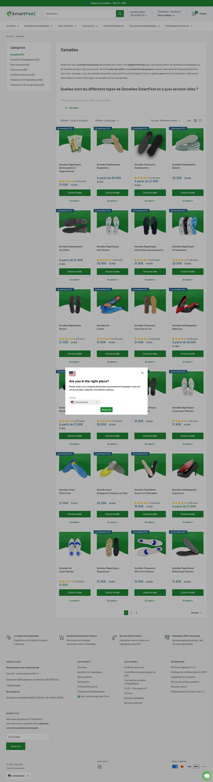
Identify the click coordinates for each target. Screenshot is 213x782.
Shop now (106, 409)
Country (72, 398)
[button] (142, 373)
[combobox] (79, 402)
